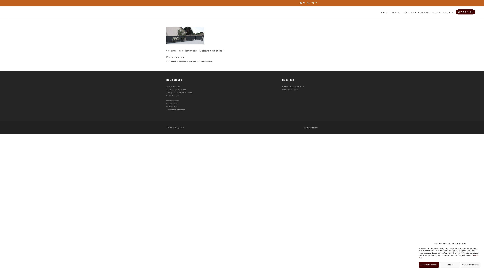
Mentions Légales (311, 128)
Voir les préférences (470, 265)
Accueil (384, 13)
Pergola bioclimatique (442, 13)
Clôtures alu (410, 13)
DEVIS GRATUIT (465, 12)
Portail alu (395, 13)
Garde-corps (424, 13)
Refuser (450, 265)
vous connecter (182, 62)
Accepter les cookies (429, 265)
